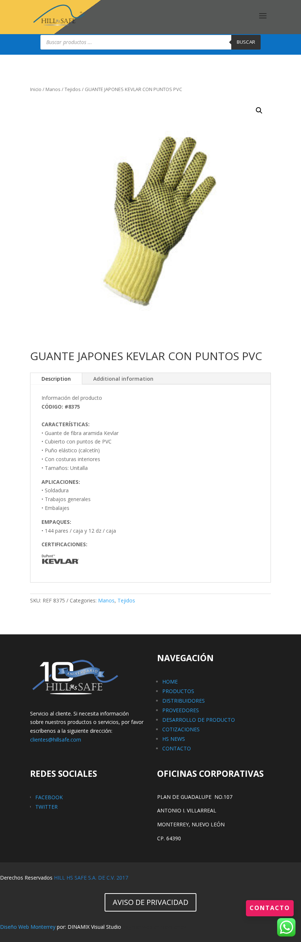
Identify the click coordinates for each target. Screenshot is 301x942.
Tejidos (73, 89)
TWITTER (46, 806)
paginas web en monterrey (154, 926)
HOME (170, 681)
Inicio (35, 89)
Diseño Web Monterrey (27, 926)
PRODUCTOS (178, 691)
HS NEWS (173, 738)
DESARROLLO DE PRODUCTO (198, 719)
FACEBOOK (49, 797)
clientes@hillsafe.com (55, 739)
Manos (53, 89)
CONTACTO (176, 748)
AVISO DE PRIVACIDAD (150, 902)
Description (56, 378)
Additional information (123, 378)
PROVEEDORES (180, 710)
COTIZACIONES (181, 729)
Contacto (270, 908)
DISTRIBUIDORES (183, 700)
